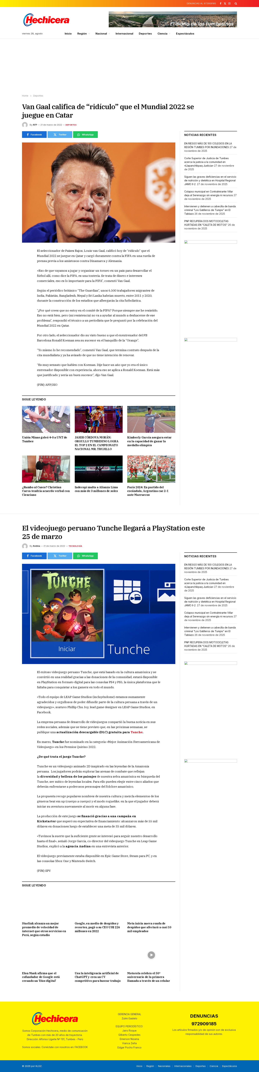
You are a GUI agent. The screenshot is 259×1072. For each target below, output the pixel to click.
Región (82, 33)
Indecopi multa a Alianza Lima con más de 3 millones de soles (96, 489)
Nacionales (164, 1066)
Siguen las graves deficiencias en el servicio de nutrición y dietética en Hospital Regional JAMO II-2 (210, 180)
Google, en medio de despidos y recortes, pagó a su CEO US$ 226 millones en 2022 (97, 927)
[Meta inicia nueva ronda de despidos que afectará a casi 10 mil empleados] (151, 905)
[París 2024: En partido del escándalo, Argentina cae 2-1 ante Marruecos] (151, 469)
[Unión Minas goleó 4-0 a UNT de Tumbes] (46, 419)
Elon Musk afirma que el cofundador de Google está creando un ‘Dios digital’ (41, 977)
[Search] (235, 3)
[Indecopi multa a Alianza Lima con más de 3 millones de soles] (99, 469)
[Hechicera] (46, 20)
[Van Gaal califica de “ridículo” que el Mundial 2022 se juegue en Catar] (98, 192)
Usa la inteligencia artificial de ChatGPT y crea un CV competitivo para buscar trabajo (98, 977)
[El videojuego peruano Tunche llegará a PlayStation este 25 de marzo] (98, 614)
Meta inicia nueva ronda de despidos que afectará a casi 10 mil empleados (149, 927)
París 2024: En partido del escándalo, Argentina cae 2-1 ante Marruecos (147, 491)
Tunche (136, 732)
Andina (36, 546)
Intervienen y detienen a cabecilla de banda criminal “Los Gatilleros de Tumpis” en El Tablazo (210, 210)
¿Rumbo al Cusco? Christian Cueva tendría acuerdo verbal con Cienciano (46, 491)
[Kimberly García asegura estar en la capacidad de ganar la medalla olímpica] (151, 419)
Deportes (145, 33)
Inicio (68, 33)
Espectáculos (185, 33)
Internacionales (183, 1066)
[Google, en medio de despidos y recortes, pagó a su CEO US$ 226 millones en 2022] (99, 905)
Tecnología (75, 546)
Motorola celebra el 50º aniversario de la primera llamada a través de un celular (148, 977)
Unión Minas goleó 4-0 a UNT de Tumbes (44, 439)
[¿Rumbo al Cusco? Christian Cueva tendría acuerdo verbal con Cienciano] (46, 469)
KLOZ (39, 1066)
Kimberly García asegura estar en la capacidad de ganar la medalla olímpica (149, 441)
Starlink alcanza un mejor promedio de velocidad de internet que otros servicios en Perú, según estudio (44, 929)
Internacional (124, 33)
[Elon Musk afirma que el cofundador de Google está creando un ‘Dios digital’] (46, 955)
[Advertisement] (129, 66)
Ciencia (163, 33)
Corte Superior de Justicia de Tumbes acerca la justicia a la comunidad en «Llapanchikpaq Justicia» (206, 162)
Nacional (101, 33)
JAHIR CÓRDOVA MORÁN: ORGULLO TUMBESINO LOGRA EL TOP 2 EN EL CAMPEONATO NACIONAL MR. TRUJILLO (97, 443)
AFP (35, 124)
